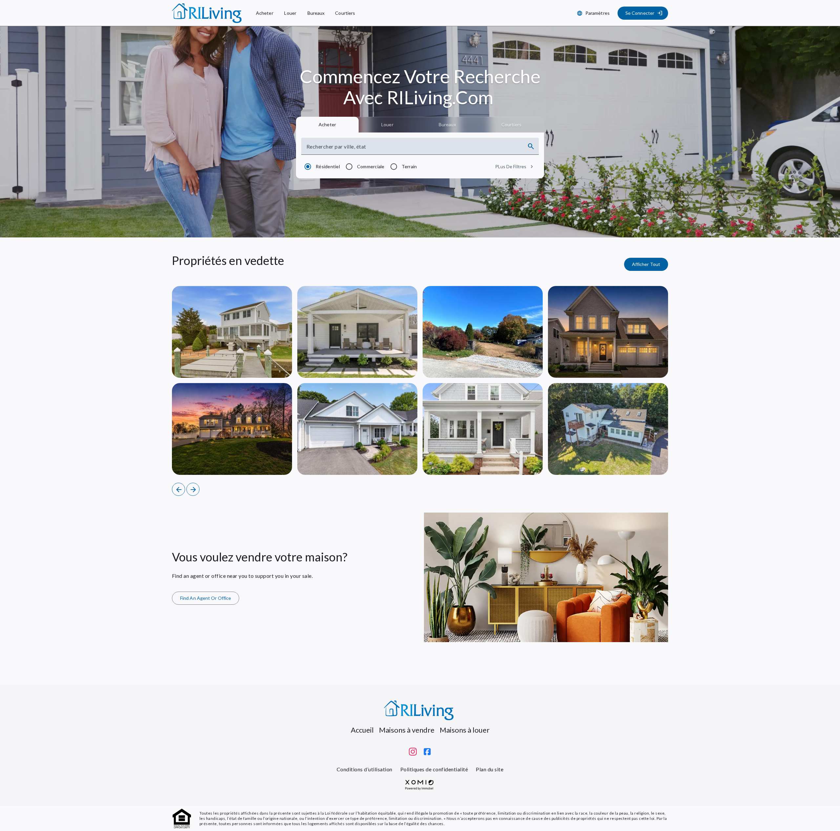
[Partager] (264, 366)
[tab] (327, 124)
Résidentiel (328, 166)
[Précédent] (178, 489)
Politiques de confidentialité (434, 769)
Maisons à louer (465, 729)
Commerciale (371, 166)
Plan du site (489, 769)
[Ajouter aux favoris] (280, 366)
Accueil (362, 729)
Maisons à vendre (406, 729)
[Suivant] (193, 489)
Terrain (409, 166)
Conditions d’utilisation (364, 769)
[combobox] (414, 149)
